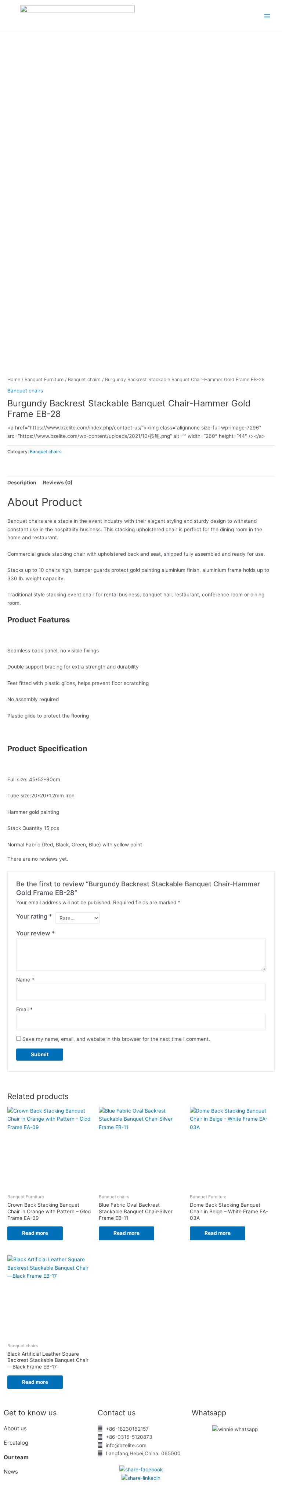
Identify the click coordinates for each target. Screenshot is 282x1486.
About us (16, 1428)
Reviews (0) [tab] (58, 482)
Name (25, 980)
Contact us (116, 1412)
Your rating (34, 916)
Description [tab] (21, 482)
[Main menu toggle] (267, 16)
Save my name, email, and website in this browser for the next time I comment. (116, 1039)
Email (24, 1009)
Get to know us (30, 1412)
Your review (35, 933)
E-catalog (16, 1442)
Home (13, 379)
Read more (35, 1233)
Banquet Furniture (44, 379)
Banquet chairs (84, 379)
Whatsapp (209, 1412)
